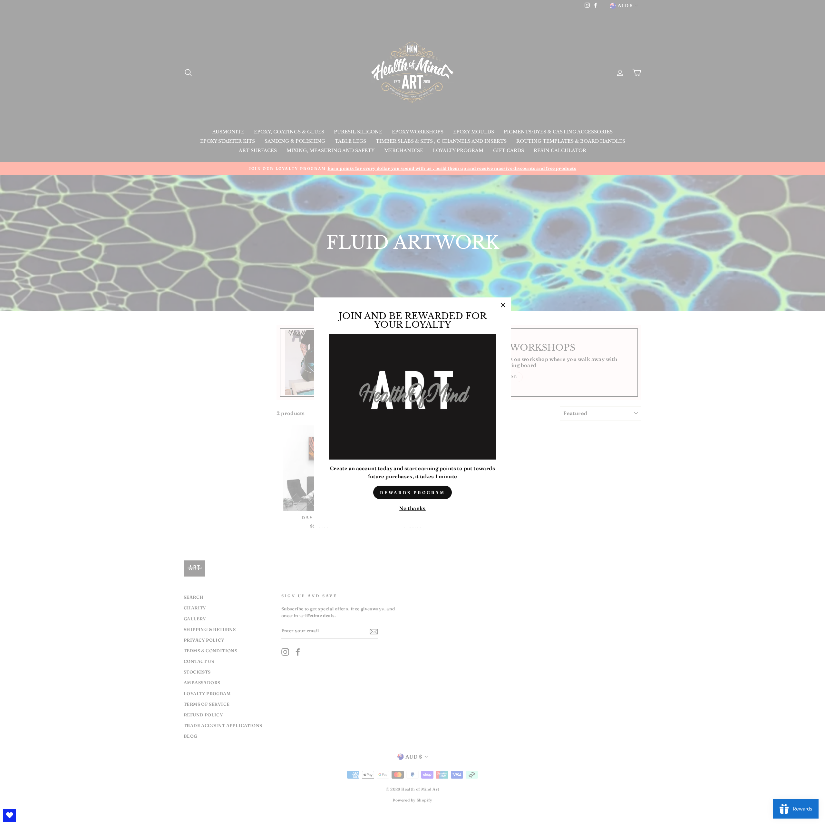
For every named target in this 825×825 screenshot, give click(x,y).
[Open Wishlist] (9, 815)
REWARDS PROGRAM (412, 492)
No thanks (412, 508)
